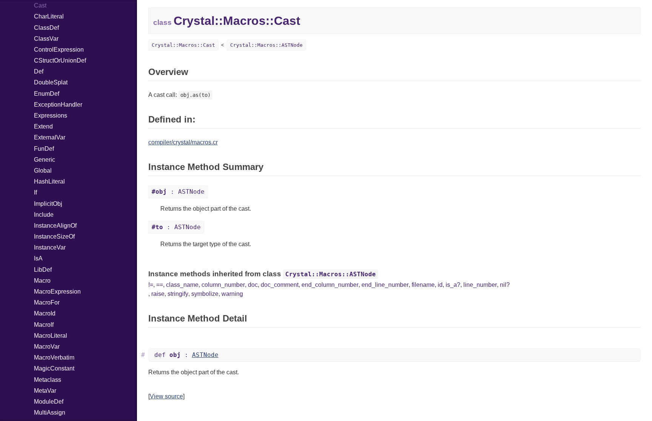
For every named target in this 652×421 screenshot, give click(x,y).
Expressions (50, 115)
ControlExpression (59, 49)
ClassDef (46, 27)
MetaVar (45, 390)
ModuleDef (48, 401)
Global (43, 170)
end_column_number (329, 285)
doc (253, 285)
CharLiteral (49, 16)
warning (232, 294)
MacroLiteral (50, 335)
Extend (43, 126)
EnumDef (46, 93)
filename (423, 285)
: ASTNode (178, 191)
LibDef (43, 269)
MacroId (44, 313)
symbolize (204, 294)
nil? (505, 285)
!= (150, 285)
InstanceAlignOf (55, 225)
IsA (38, 258)
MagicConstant (54, 368)
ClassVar (46, 38)
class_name (182, 285)
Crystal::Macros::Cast (183, 45)
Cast (40, 5)
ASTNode (205, 354)
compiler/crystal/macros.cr (183, 142)
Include (44, 214)
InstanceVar (50, 247)
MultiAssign (49, 412)
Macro (42, 280)
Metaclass (47, 380)
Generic (44, 159)
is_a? (453, 285)
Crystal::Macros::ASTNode (266, 45)
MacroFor (47, 302)
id (440, 285)
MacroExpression (57, 291)
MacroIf (44, 324)
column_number (223, 285)
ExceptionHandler (58, 104)
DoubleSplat (51, 82)
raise (158, 294)
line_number (480, 285)
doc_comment (279, 285)
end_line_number (385, 285)
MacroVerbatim (54, 357)
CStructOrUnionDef (60, 60)
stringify (178, 294)
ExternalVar (49, 137)
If (35, 192)
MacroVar (47, 346)
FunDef (44, 148)
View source (166, 396)
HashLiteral (49, 181)
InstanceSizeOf (54, 236)
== (159, 285)
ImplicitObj (48, 204)
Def (38, 71)
